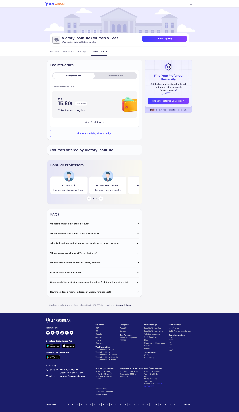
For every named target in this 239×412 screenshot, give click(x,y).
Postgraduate (73, 75)
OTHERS (186, 404)
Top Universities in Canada (106, 355)
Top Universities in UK (104, 352)
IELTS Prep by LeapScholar (180, 331)
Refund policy (101, 395)
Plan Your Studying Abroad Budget (94, 133)
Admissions (68, 51)
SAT (170, 343)
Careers (123, 331)
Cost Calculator (150, 337)
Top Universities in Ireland (105, 360)
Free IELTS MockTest (152, 328)
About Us (123, 328)
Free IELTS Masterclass (153, 331)
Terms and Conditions (104, 392)
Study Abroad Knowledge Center (154, 344)
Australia (98, 337)
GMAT (171, 350)
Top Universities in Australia (106, 357)
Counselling (149, 358)
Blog (146, 340)
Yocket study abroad (128, 338)
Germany (99, 343)
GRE (170, 348)
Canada (98, 334)
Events (147, 348)
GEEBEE (123, 340)
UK (96, 331)
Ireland (98, 340)
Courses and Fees (99, 51)
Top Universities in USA (104, 350)
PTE (170, 345)
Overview (54, 51)
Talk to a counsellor (152, 334)
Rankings (82, 51)
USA (97, 328)
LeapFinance (174, 328)
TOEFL (171, 340)
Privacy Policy (101, 389)
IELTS (146, 355)
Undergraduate (115, 75)
